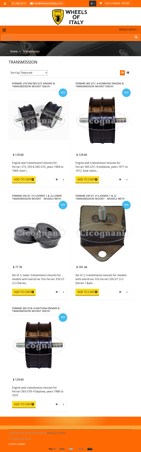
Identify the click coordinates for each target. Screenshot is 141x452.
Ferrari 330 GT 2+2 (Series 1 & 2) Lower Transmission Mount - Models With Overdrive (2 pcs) (37, 197)
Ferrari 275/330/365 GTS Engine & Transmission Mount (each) (33, 84)
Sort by (15, 72)
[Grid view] (122, 72)
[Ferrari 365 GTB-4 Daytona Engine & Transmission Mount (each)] (39, 345)
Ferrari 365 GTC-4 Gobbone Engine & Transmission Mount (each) (99, 84)
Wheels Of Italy (56, 433)
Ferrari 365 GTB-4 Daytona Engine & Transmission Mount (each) (36, 309)
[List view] (128, 72)
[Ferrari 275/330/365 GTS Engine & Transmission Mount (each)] (39, 120)
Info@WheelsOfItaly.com (48, 3)
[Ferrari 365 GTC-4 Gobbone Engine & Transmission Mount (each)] (102, 120)
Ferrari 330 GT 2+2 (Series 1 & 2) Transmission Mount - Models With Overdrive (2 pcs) (99, 197)
